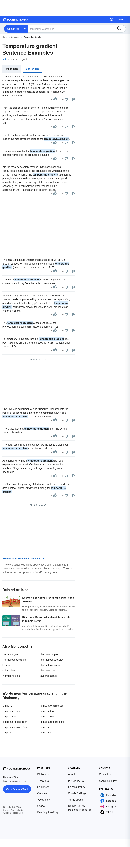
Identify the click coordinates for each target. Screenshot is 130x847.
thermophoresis (11, 676)
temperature (47, 716)
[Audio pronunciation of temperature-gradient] (4, 59)
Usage (41, 806)
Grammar (42, 793)
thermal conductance (14, 659)
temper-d (7, 705)
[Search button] (121, 28)
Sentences (13, 29)
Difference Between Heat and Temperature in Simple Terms (47, 619)
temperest (46, 732)
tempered (45, 727)
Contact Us (105, 774)
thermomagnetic (11, 654)
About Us (73, 774)
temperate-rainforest (51, 705)
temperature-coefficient (15, 722)
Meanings (12, 69)
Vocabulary (43, 799)
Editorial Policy (76, 787)
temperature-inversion (14, 727)
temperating (47, 711)
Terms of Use (75, 799)
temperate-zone (11, 711)
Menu (122, 19)
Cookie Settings (77, 793)
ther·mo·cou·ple (49, 654)
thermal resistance (50, 665)
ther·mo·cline (47, 670)
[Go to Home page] (16, 19)
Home (5, 37)
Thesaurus (43, 780)
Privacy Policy (76, 780)
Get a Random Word (17, 789)
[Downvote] (66, 99)
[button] (111, 19)
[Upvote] (55, 99)
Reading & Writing (47, 812)
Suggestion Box (108, 780)
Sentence (15, 37)
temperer (7, 732)
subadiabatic (9, 670)
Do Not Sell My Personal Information (79, 807)
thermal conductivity (51, 659)
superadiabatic (48, 676)
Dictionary (43, 774)
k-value (6, 665)
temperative (9, 716)
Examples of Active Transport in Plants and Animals (48, 599)
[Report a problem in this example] (73, 99)
